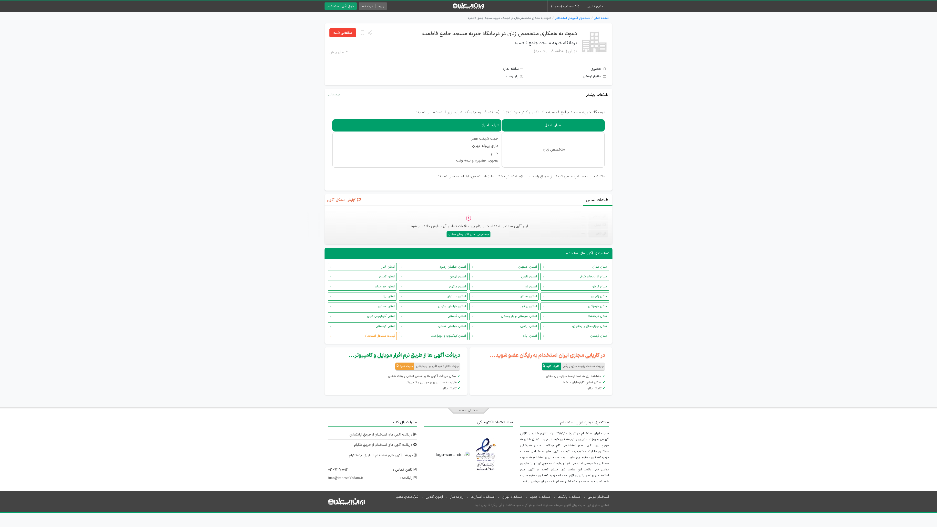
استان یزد (389, 296)
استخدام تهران (512, 496)
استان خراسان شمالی (452, 326)
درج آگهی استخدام (340, 6)
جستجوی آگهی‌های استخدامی (572, 18)
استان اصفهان (527, 266)
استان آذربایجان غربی (381, 316)
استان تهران (600, 266)
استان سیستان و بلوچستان (519, 316)
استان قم (531, 286)
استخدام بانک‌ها (569, 496)
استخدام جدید (540, 496)
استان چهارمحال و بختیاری (590, 326)
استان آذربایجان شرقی (593, 276)
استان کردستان (385, 326)
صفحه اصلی (601, 18)
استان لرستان (599, 336)
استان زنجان (599, 296)
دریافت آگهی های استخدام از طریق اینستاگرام (381, 455)
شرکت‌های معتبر (407, 496)
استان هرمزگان (598, 306)
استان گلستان (457, 316)
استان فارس (529, 276)
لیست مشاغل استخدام (380, 336)
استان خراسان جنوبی (452, 306)
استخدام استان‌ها (483, 496)
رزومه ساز (456, 496)
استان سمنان (386, 306)
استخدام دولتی (598, 496)
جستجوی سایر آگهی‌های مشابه (468, 234)
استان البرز (388, 266)
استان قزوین (457, 276)
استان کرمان (599, 286)
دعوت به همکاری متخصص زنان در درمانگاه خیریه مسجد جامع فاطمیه (499, 34)
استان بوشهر (528, 306)
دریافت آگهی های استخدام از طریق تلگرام (383, 444)
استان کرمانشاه (598, 316)
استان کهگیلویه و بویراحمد (448, 336)
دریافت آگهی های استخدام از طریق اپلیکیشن (381, 434)
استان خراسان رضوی (452, 266)
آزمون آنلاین (434, 496)
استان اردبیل (528, 326)
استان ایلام (529, 336)
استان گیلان (387, 276)
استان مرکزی (457, 286)
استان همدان (528, 296)
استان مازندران (456, 296)
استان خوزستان (385, 286)
